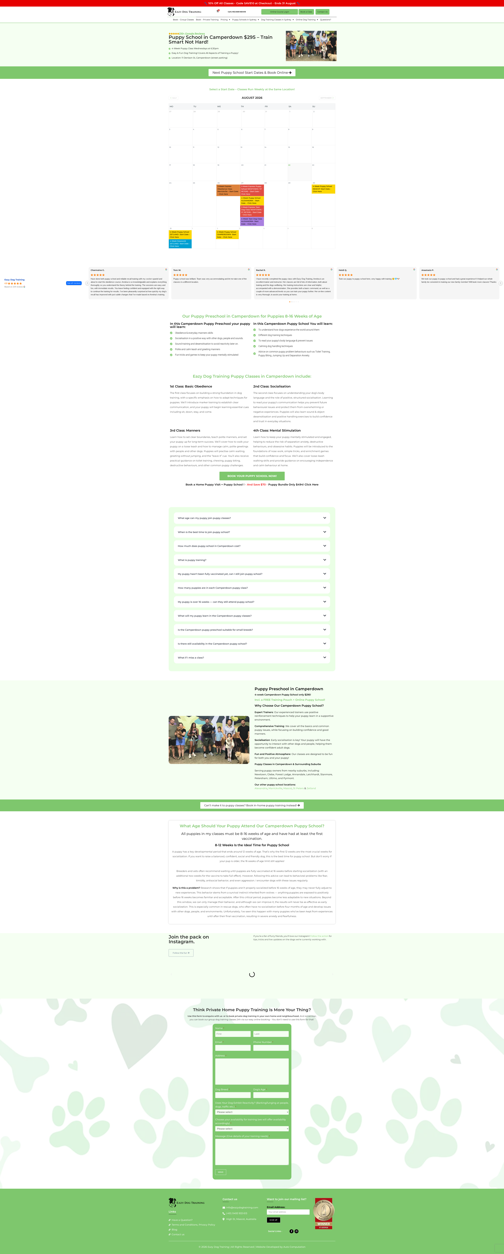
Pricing (224, 19)
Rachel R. (261, 270)
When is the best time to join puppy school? (204, 550)
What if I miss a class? (191, 675)
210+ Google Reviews (192, 33)
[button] (252, 518)
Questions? (325, 19)
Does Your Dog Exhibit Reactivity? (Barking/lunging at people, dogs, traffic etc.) (252, 1122)
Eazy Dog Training (14, 279)
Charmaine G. (97, 270)
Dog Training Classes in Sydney (276, 19)
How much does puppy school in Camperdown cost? (209, 564)
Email (219, 1060)
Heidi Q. (343, 270)
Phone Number (263, 1060)
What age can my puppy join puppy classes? (204, 518)
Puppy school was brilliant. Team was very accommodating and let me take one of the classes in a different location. (210, 280)
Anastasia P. (427, 270)
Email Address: (276, 1225)
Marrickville (275, 806)
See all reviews (74, 283)
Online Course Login (279, 12)
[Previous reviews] (87, 283)
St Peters (298, 806)
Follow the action (319, 954)
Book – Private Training (207, 19)
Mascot (287, 806)
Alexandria (261, 806)
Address (220, 1073)
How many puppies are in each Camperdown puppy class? (213, 605)
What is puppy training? (192, 577)
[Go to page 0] (289, 301)
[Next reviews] (500, 283)
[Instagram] (296, 1249)
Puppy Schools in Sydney (244, 19)
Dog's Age (260, 1107)
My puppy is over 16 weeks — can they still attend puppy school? (216, 619)
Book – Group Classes (183, 19)
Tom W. (177, 270)
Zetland (311, 806)
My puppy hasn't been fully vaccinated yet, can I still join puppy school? (220, 591)
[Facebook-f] (291, 1249)
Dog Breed (222, 1107)
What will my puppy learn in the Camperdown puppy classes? (215, 633)
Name (219, 1046)
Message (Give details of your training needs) (242, 1154)
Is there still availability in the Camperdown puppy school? (212, 661)
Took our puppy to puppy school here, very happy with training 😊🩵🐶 (369, 279)
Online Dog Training (306, 19)
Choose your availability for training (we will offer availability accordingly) (250, 1139)
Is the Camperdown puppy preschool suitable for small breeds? (215, 647)
